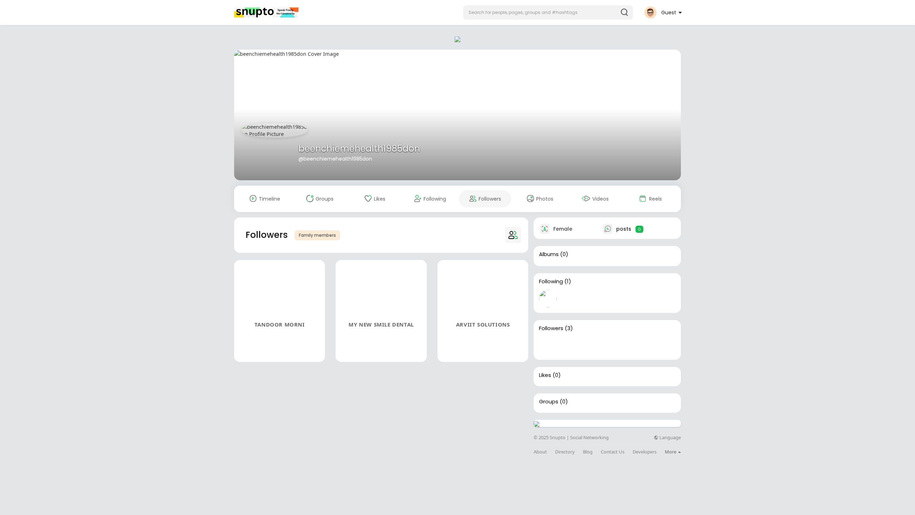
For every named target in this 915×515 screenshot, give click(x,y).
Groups (548, 401)
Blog (588, 452)
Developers (645, 452)
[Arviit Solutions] (594, 345)
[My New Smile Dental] (571, 345)
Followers (551, 328)
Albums (549, 254)
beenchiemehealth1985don (359, 148)
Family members (317, 235)
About (540, 452)
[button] (548, 12)
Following (551, 281)
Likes (545, 375)
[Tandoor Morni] (548, 345)
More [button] (671, 451)
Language (669, 437)
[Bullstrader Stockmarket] (548, 299)
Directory (565, 452)
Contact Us (612, 452)
